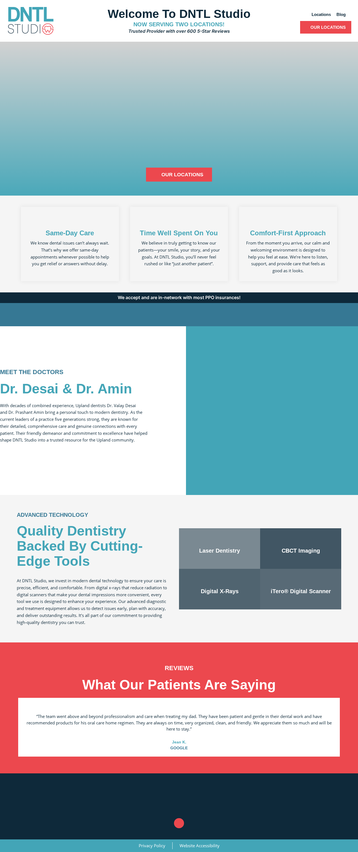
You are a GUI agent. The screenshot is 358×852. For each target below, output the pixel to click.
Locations (321, 14)
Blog (341, 14)
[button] (159, 751)
